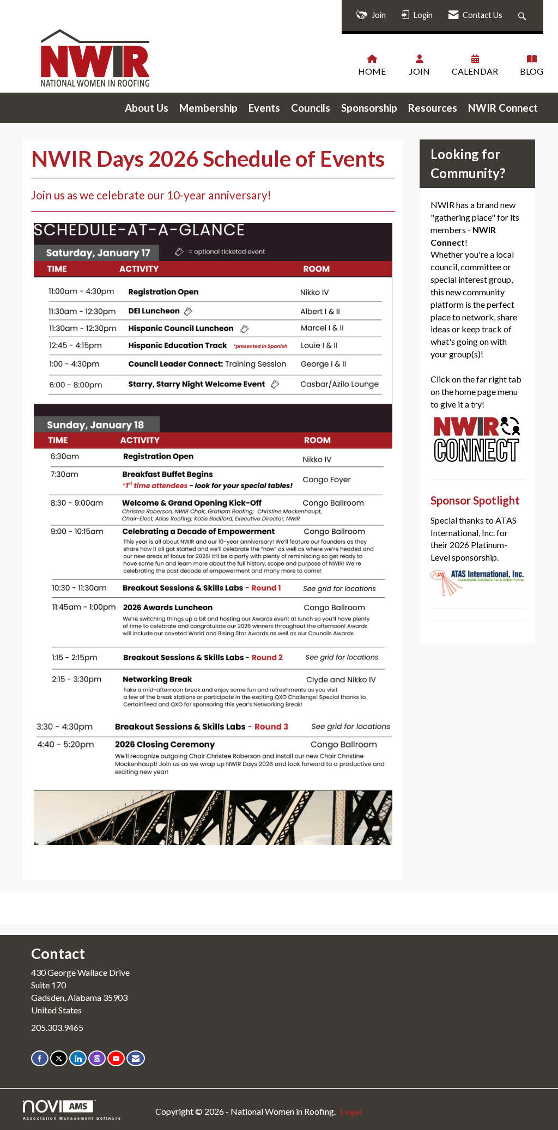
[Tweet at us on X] (59, 1058)
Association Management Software (72, 1118)
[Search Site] (523, 15)
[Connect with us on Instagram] (97, 1058)
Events (264, 108)
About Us (146, 108)
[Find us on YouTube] (116, 1058)
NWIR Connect (503, 108)
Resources (432, 108)
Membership (208, 108)
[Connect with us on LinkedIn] (78, 1058)
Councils (310, 108)
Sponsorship (369, 108)
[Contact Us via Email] (135, 1058)
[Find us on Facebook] (39, 1058)
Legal (351, 1111)
